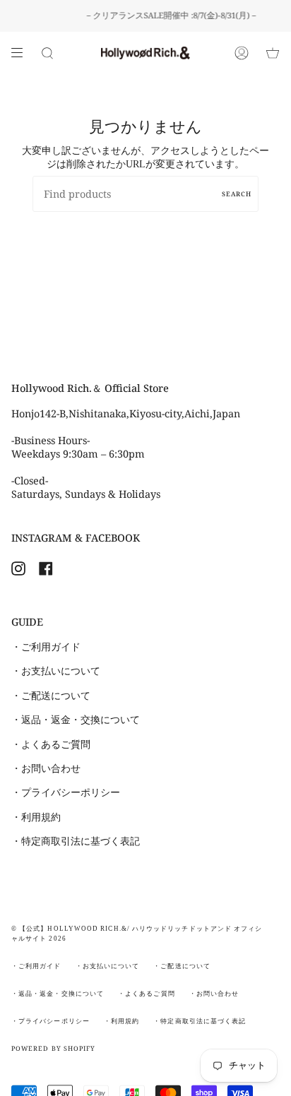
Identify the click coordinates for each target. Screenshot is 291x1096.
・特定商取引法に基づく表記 (75, 841)
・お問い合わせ (46, 768)
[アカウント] (241, 53)
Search (236, 193)
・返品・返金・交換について (75, 719)
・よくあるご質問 (50, 744)
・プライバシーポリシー (65, 792)
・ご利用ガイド (46, 647)
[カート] (273, 53)
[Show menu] (21, 53)
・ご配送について (50, 695)
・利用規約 (36, 817)
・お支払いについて (55, 671)
